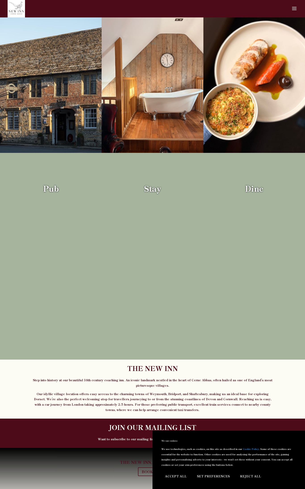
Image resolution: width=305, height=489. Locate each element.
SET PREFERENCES (213, 476)
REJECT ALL (250, 476)
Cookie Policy (251, 449)
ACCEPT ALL (176, 476)
